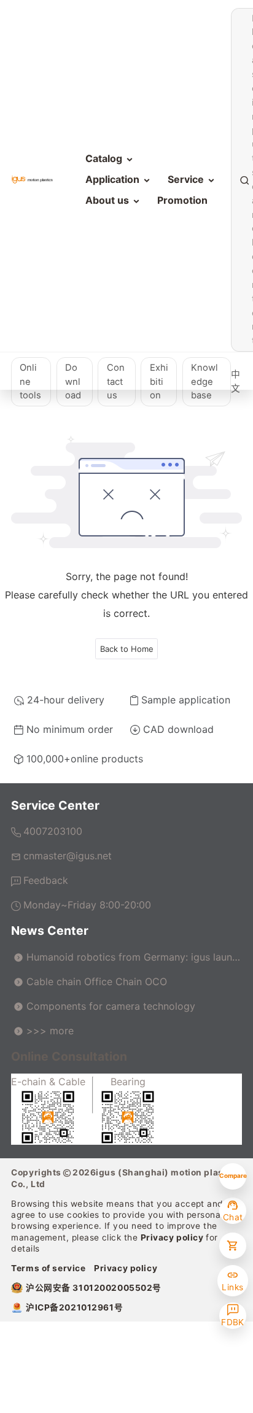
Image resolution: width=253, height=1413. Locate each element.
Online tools (30, 381)
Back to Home (127, 649)
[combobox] (250, 180)
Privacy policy (173, 1237)
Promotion (182, 200)
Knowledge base (204, 381)
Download (73, 381)
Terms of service (48, 1268)
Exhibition (159, 381)
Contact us (116, 381)
